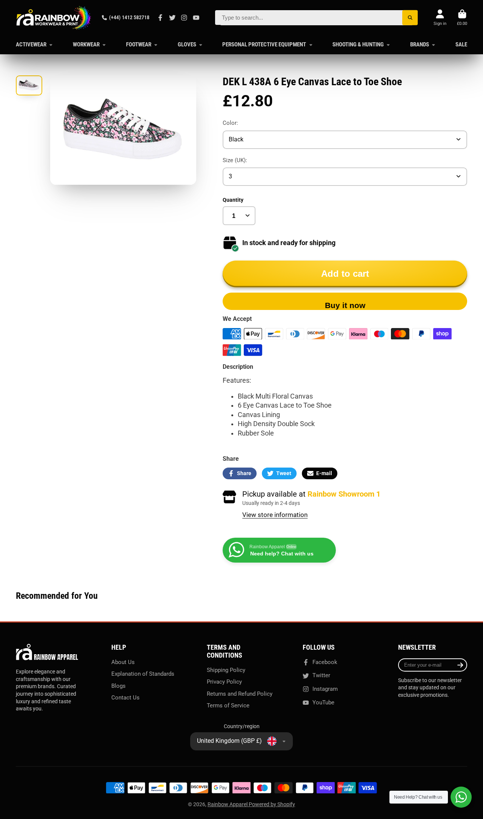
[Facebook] (160, 17)
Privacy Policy (224, 681)
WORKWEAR (86, 44)
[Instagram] (184, 17)
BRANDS (419, 44)
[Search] (410, 17)
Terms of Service (228, 705)
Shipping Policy (226, 670)
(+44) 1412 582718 (129, 17)
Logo (53, 17)
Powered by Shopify (272, 804)
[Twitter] (172, 17)
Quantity (233, 200)
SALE (461, 44)
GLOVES (187, 44)
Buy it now (345, 305)
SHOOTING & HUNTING (358, 44)
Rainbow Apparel (228, 804)
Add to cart (345, 273)
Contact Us (125, 697)
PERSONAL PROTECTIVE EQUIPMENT (264, 44)
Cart (462, 17)
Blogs (118, 685)
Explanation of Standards (142, 673)
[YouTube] (196, 17)
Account (440, 17)
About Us (123, 662)
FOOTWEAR (138, 44)
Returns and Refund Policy (239, 693)
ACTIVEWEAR (31, 44)
